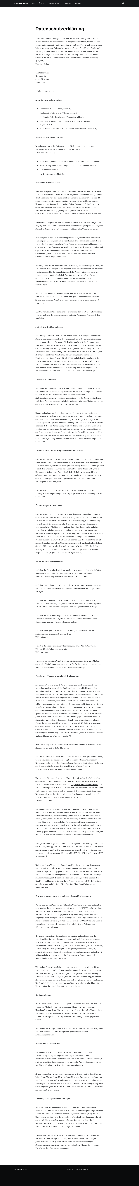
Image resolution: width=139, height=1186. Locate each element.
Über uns (42, 3)
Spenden (78, 3)
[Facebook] (123, 3)
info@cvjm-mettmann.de (45, 91)
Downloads (67, 3)
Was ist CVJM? (54, 3)
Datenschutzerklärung (81, 1169)
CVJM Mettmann (20, 3)
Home (33, 3)
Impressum (69, 1169)
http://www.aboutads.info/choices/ (84, 784)
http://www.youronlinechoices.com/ (60, 787)
